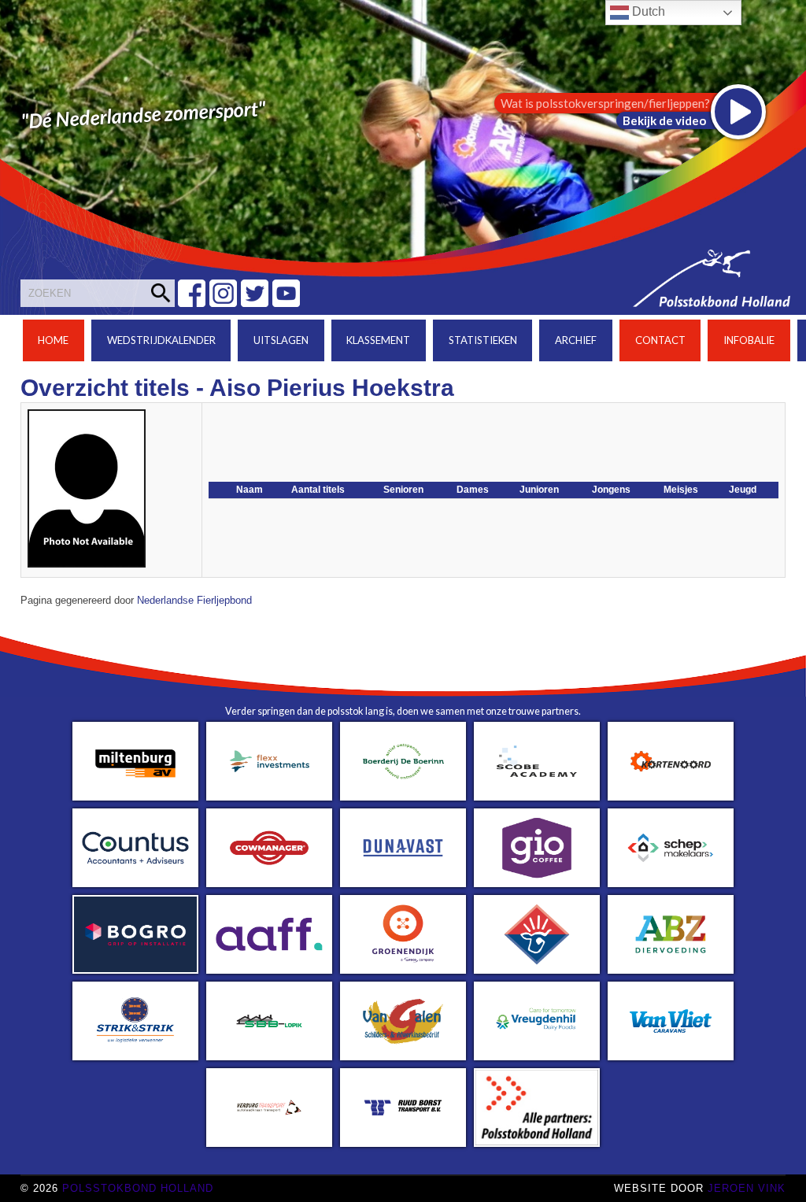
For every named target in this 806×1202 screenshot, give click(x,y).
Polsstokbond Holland (137, 1188)
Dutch (647, 11)
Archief (576, 340)
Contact (660, 340)
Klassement (378, 340)
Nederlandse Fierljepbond (194, 600)
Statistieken (483, 340)
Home (53, 340)
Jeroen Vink (747, 1188)
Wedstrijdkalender (161, 340)
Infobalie (749, 340)
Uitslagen (281, 340)
